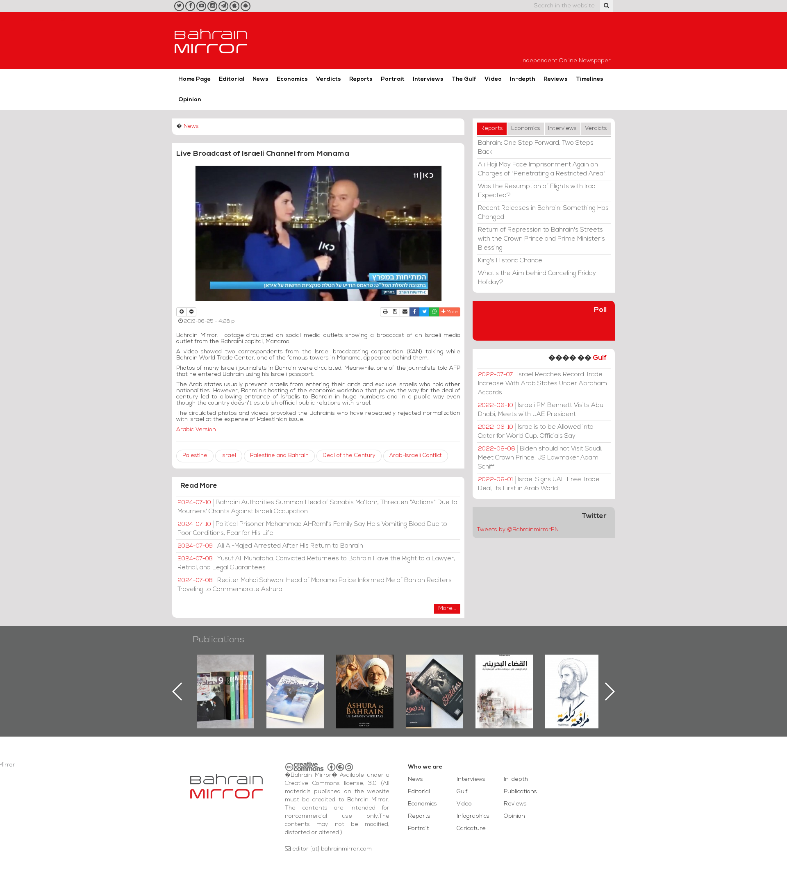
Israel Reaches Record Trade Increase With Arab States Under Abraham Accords (542, 383)
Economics (292, 79)
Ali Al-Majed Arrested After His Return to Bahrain (270, 546)
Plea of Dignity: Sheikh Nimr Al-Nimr (504, 673)
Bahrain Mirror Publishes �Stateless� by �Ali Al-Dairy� (365, 678)
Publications (218, 640)
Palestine (194, 455)
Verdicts (328, 79)
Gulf (600, 358)
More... (447, 608)
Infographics (473, 816)
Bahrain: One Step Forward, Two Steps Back (536, 147)
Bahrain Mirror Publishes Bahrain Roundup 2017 (226, 678)
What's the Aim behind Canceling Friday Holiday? (537, 278)
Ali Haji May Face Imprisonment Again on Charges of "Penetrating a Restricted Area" (541, 169)
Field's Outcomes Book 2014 (573, 668)
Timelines (589, 79)
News (260, 79)
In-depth (522, 79)
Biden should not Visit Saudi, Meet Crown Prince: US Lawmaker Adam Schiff (540, 458)
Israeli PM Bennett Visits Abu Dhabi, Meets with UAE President (540, 410)
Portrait (393, 79)
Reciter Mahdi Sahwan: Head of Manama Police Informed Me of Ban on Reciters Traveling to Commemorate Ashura (314, 585)
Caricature (471, 829)
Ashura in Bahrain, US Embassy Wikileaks (295, 678)
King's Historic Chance (510, 260)
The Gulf (464, 79)
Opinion (189, 100)
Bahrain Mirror (211, 40)
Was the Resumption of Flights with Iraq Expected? (537, 191)
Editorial (231, 79)
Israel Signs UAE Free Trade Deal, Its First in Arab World (539, 484)
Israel (228, 455)
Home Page (194, 79)
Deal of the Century (349, 455)
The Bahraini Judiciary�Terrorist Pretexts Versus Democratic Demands (435, 683)
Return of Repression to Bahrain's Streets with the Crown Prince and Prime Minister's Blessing (541, 239)
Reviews (556, 79)
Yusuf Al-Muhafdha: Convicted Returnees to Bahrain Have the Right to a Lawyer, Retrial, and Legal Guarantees (316, 563)
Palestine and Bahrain (279, 455)
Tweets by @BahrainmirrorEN (518, 530)
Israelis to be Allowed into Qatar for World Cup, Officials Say (536, 431)
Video (493, 79)
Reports (361, 79)
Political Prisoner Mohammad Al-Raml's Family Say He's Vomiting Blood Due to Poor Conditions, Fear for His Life (312, 529)
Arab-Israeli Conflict (415, 455)
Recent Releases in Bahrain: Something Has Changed (543, 213)
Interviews (428, 79)
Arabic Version (196, 430)
